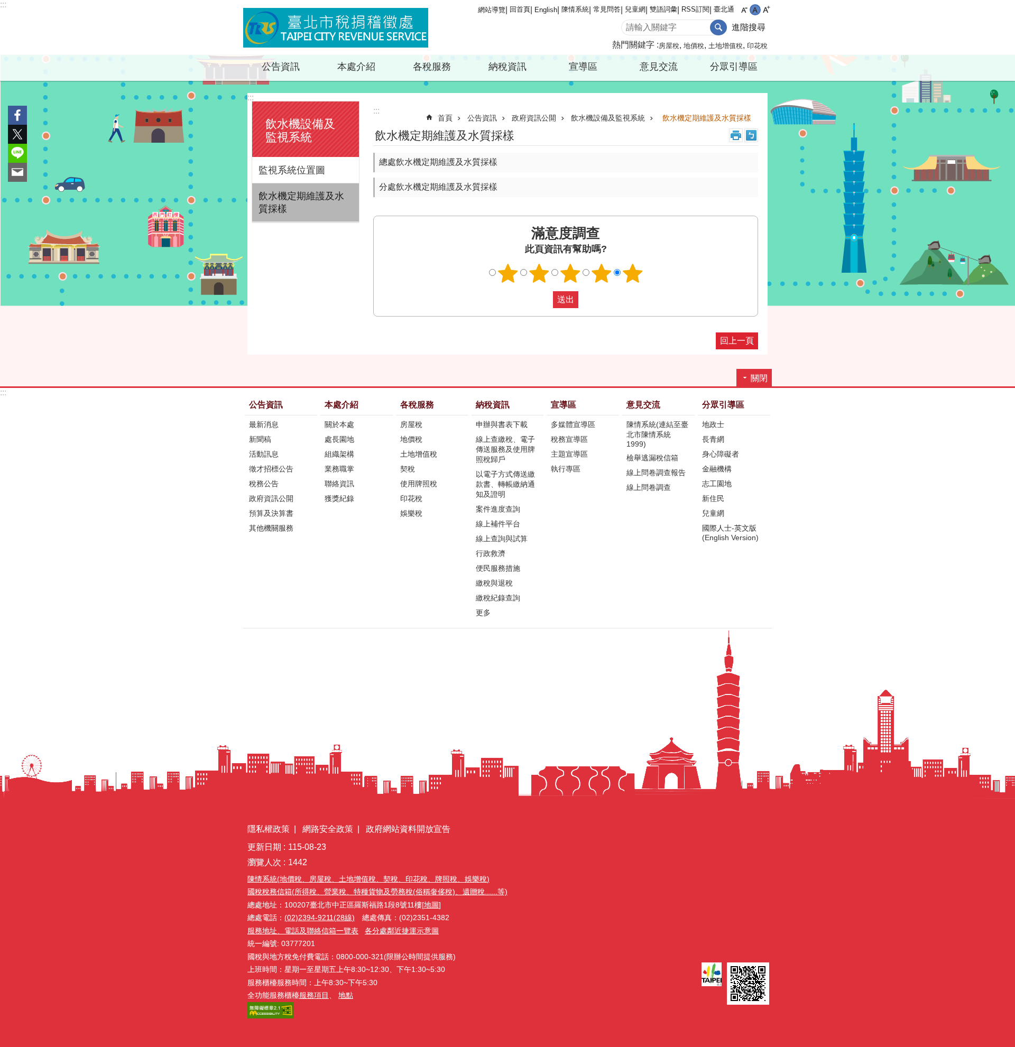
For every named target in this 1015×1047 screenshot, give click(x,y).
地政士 (713, 424)
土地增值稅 (725, 46)
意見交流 (643, 404)
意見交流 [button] (659, 66)
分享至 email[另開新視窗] (17, 172)
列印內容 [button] (736, 135)
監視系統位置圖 (292, 170)
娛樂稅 (411, 513)
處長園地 (339, 439)
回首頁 (520, 9)
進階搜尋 (748, 27)
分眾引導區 (723, 404)
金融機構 (717, 469)
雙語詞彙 (663, 9)
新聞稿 (260, 439)
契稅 (407, 469)
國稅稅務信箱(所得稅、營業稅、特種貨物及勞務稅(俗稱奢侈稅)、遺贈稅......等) (377, 891)
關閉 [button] (759, 378)
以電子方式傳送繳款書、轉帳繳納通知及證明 (505, 484)
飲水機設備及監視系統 (608, 118)
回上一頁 (737, 340)
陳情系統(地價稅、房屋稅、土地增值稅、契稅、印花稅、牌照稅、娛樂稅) (368, 879)
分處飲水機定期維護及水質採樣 (438, 186)
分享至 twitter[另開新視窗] (17, 134)
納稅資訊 (493, 404)
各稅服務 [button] (432, 66)
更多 (483, 612)
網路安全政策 (327, 828)
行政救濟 (490, 553)
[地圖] (431, 905)
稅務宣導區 (569, 439)
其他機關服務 (271, 528)
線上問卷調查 (648, 487)
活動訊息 (264, 454)
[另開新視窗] (712, 974)
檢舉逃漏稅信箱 (652, 457)
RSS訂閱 (695, 9)
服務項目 (314, 995)
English (545, 10)
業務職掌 (339, 469)
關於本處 (339, 424)
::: (3, 4)
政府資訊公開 (534, 118)
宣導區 (563, 404)
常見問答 (607, 9)
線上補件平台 (498, 524)
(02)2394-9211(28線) (319, 917)
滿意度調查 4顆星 (602, 273)
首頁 (445, 118)
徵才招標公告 (271, 469)
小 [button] (744, 9)
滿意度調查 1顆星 (508, 273)
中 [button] (755, 9)
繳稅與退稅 (494, 583)
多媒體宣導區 (573, 424)
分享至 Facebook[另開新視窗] (17, 115)
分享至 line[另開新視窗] (17, 153)
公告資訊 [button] (281, 66)
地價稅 (694, 46)
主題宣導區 (569, 454)
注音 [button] (751, 135)
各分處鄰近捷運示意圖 (402, 930)
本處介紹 (341, 404)
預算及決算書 (271, 513)
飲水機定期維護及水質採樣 (301, 202)
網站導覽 (491, 10)
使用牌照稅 (418, 483)
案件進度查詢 (498, 509)
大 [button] (766, 9)
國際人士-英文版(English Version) (730, 533)
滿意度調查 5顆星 (633, 273)
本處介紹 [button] (356, 66)
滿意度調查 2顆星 (539, 273)
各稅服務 (417, 404)
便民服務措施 (498, 568)
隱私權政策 (268, 828)
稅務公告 (264, 483)
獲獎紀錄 (339, 498)
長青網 (713, 439)
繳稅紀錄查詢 (498, 598)
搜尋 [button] (718, 27)
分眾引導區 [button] (734, 66)
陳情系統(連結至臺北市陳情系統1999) (657, 434)
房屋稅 (669, 46)
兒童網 (635, 9)
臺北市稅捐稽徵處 (335, 27)
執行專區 (565, 469)
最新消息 (264, 424)
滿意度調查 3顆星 (570, 273)
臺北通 (724, 9)
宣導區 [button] (583, 66)
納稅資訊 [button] (507, 66)
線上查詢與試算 (502, 538)
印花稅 (757, 46)
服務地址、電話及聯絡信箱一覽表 (302, 930)
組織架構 (339, 454)
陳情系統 (575, 9)
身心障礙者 (720, 454)
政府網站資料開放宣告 (408, 828)
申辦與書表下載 (502, 424)
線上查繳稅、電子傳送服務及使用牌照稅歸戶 (505, 449)
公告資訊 (482, 118)
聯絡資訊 (339, 483)
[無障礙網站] (270, 1016)
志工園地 (717, 483)
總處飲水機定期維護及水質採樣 (438, 161)
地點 (345, 995)
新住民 (713, 498)
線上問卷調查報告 (656, 472)
